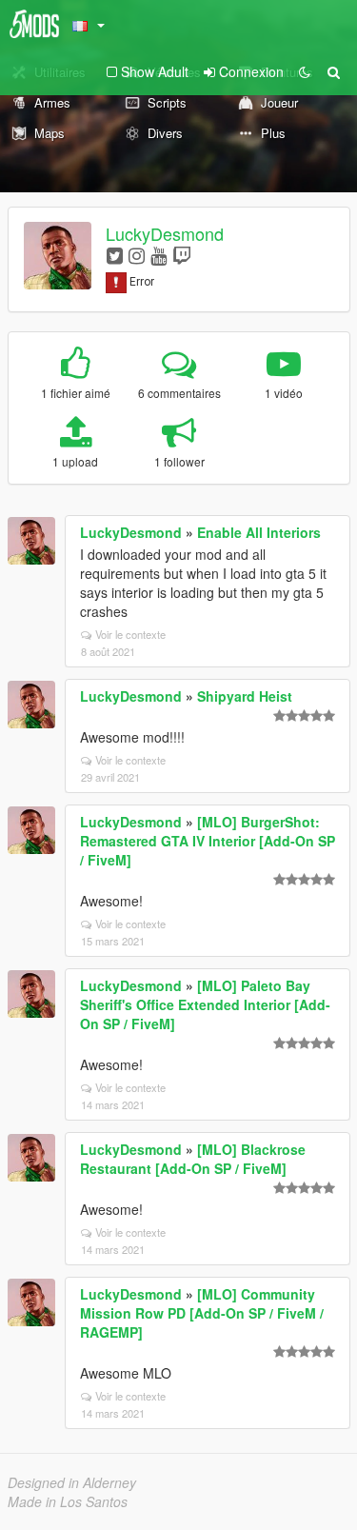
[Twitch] (181, 254)
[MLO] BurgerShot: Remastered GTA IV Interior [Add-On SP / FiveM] (207, 840)
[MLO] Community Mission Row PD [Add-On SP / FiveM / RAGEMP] (202, 1312)
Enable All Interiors (259, 532)
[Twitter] (115, 254)
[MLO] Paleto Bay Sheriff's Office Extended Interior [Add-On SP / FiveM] (205, 1004)
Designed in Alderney (72, 1482)
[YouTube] (158, 254)
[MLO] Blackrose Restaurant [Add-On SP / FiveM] (193, 1159)
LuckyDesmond (165, 233)
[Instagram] (137, 254)
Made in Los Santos (68, 1501)
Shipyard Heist (244, 695)
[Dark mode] (304, 71)
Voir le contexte (130, 634)
